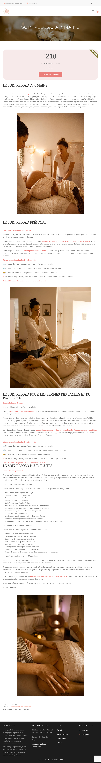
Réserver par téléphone (50, 74)
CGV (61, 760)
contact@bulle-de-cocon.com (20, 707)
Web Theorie (49, 760)
